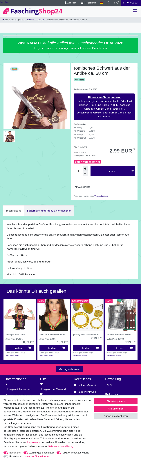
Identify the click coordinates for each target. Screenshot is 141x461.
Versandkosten (101, 196)
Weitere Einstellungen (37, 456)
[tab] (13, 210)
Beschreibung (13, 210)
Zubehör (30, 20)
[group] (87, 315)
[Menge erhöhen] (85, 168)
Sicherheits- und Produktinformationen (49, 210)
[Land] (101, 3)
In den (112, 171)
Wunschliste (83, 187)
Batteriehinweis (87, 391)
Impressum (33, 442)
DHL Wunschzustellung (75, 452)
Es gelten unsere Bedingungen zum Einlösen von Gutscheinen (70, 48)
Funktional (15, 456)
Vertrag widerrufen (69, 369)
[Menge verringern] (85, 173)
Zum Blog (4, 2)
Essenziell (15, 452)
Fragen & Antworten (18, 389)
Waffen (40, 20)
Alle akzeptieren (115, 401)
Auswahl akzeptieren (116, 415)
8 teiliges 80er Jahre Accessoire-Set (15, 334)
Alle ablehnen (116, 408)
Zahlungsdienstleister (41, 452)
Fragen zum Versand (53, 389)
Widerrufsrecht (87, 385)
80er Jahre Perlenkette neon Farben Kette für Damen (52, 334)
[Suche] (108, 3)
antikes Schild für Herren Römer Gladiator (119, 334)
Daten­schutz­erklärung (60, 446)
